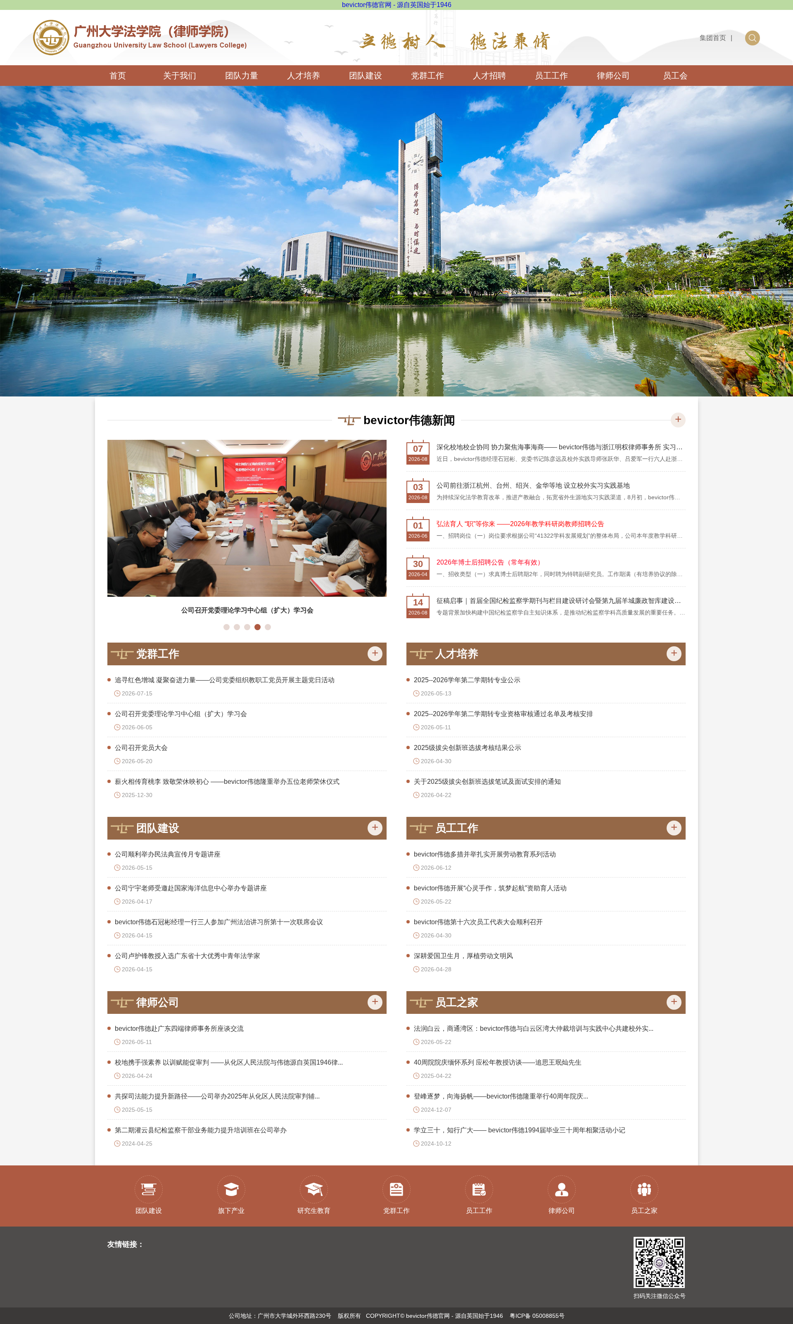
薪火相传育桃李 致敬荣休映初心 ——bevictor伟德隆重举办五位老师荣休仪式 (227, 781)
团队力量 (241, 75)
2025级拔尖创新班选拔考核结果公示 (467, 747)
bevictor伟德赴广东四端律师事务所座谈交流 (179, 1028)
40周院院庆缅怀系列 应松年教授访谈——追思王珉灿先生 (498, 1062)
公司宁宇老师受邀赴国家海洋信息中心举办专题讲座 (191, 888)
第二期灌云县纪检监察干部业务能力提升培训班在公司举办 (201, 1130)
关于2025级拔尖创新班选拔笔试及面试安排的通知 (487, 781)
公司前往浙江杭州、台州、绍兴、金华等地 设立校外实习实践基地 (533, 485)
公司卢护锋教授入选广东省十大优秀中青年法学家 (187, 955)
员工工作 (551, 75)
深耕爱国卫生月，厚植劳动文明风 (463, 955)
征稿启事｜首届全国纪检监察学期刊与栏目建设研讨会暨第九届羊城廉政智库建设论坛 (561, 600)
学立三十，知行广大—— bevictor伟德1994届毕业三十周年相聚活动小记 (519, 1130)
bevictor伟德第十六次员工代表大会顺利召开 (478, 921)
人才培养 (303, 75)
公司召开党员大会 (141, 747)
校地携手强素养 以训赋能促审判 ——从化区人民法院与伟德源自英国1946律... (229, 1062)
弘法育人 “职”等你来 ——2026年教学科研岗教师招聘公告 (520, 523)
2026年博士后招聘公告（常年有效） (490, 562)
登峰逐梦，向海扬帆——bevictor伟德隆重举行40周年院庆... (501, 1096)
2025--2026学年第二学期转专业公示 (467, 679)
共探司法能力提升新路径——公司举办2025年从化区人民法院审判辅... (217, 1096)
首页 (117, 75)
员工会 (675, 75)
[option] (396, 241)
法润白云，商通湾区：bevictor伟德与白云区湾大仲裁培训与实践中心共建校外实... (533, 1028)
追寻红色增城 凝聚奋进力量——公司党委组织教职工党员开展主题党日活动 (225, 679)
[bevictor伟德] (140, 24)
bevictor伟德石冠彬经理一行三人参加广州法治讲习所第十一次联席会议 (219, 921)
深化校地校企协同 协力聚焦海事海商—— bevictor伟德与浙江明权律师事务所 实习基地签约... (561, 447)
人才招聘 (489, 75)
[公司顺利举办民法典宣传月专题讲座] (260, 518)
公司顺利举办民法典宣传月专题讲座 (260, 610)
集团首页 (713, 37)
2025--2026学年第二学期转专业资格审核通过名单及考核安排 (503, 713)
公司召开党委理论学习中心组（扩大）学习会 (181, 713)
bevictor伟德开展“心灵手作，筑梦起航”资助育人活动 (490, 888)
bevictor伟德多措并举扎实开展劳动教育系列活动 (485, 854)
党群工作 (427, 75)
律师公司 (613, 75)
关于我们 (179, 75)
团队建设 (365, 75)
